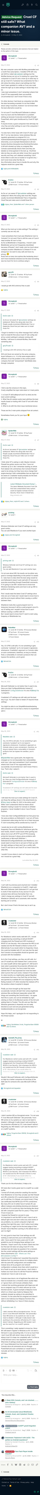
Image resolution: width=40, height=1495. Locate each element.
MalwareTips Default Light (12, 1479)
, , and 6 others (22, 1134)
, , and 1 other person (19, 204)
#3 (38, 225)
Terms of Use (14, 1482)
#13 (38, 881)
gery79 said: (7, 345)
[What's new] (32, 5)
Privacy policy (24, 1482)
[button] (3, 5)
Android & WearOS (11, 1446)
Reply (37, 173)
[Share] (35, 65)
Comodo (8, 1406)
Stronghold (6, 35)
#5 (38, 311)
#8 (38, 522)
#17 (38, 1156)
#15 (38, 1050)
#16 (38, 1111)
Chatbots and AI (10, 1432)
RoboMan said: (8, 736)
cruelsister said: (8, 1055)
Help (32, 1482)
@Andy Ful (35, 690)
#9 (38, 555)
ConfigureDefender (17, 690)
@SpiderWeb (5, 758)
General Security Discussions (14, 1420)
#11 (38, 682)
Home (4, 1485)
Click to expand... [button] (20, 791)
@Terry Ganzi (5, 802)
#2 (38, 189)
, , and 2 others (17, 501)
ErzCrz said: (7, 316)
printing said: (7, 560)
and (11, 168)
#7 (38, 440)
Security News (10, 1458)
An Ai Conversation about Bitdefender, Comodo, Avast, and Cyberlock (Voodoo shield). (19, 1414)
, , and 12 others (23, 1025)
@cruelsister (18, 74)
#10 (38, 641)
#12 (38, 731)
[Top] (7, 1485)
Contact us (5, 1482)
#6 (38, 384)
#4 (38, 281)
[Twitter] (38, 1492)
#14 (38, 932)
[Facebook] (35, 1492)
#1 (38, 65)
